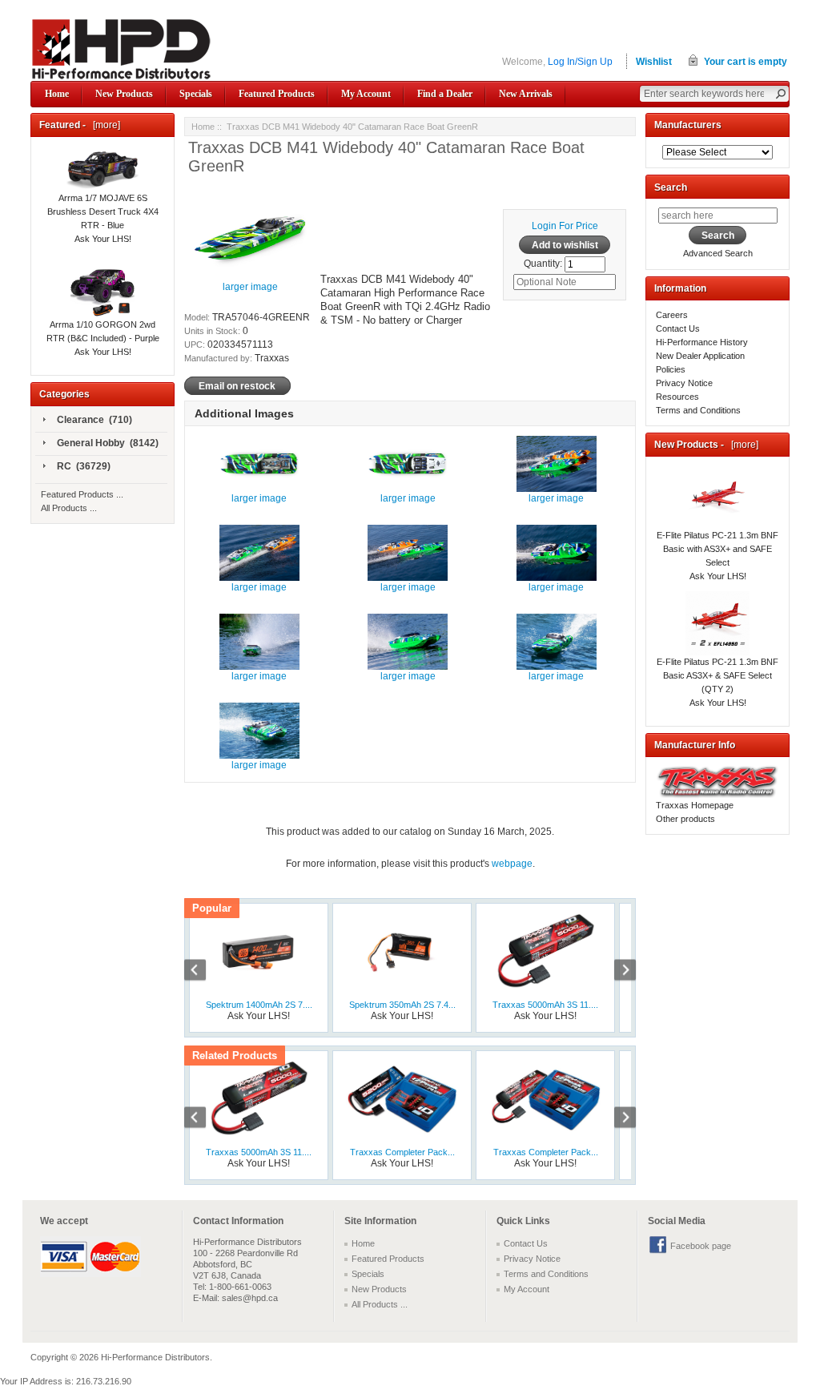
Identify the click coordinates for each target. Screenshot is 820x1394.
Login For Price (565, 226)
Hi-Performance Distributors (155, 1357)
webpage (512, 863)
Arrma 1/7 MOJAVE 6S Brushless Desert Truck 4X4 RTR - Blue (103, 211)
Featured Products (277, 93)
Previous (203, 972)
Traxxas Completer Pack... (402, 1152)
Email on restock (237, 385)
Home (57, 93)
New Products (124, 93)
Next (617, 972)
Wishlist (654, 61)
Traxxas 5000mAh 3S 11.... (545, 1004)
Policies (670, 369)
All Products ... (69, 508)
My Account (366, 93)
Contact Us (678, 328)
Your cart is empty (745, 61)
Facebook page (700, 1246)
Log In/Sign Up (580, 61)
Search (670, 187)
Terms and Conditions (698, 410)
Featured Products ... (82, 494)
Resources (677, 396)
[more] (104, 125)
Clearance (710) (94, 419)
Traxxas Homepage (695, 805)
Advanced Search (718, 253)
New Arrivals (526, 93)
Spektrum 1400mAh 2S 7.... (259, 1004)
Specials (195, 93)
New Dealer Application (700, 356)
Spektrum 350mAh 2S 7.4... (402, 1004)
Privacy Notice (684, 383)
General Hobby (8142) (108, 443)
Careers (672, 315)
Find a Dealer (444, 93)
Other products (685, 819)
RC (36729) (84, 466)
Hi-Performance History (702, 342)
